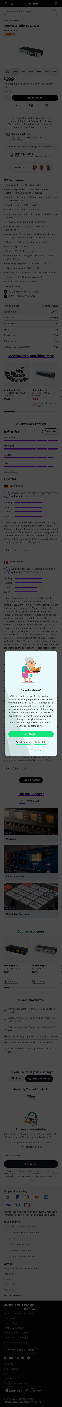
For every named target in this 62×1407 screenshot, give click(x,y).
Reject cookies (22, 742)
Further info (40, 742)
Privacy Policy (36, 750)
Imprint (24, 750)
